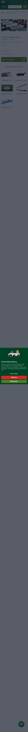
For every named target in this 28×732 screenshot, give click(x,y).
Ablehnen (14, 377)
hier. (2, 370)
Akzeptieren (14, 381)
